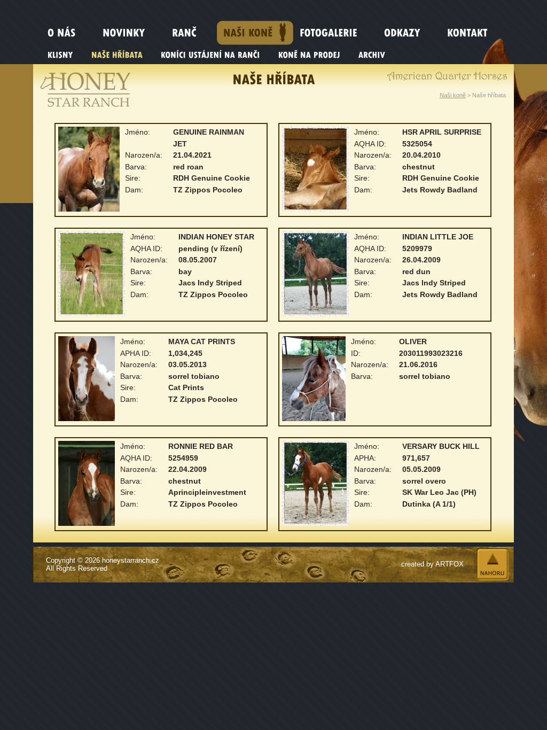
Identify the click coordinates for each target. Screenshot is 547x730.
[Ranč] (191, 33)
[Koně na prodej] (310, 59)
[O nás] (68, 33)
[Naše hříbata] (118, 59)
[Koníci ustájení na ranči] (212, 59)
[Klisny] (62, 59)
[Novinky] (131, 33)
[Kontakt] (474, 33)
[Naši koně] (255, 33)
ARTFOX (449, 564)
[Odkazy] (409, 33)
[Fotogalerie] (335, 33)
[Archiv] (373, 59)
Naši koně (453, 95)
